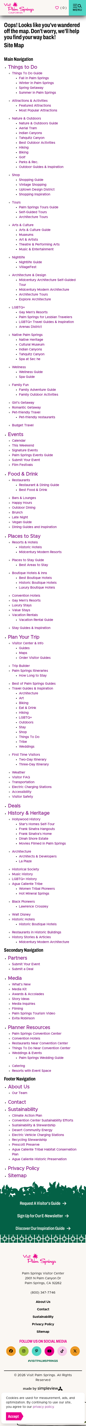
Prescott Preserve (26, 1144)
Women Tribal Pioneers (37, 888)
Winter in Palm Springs (36, 83)
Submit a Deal (22, 969)
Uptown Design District (37, 189)
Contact (17, 1102)
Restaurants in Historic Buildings (36, 932)
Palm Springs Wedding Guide (41, 1057)
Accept (13, 1416)
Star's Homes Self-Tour (37, 824)
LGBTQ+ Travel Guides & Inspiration (46, 322)
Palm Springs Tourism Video (33, 1013)
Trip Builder (21, 665)
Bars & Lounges (24, 498)
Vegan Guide (22, 522)
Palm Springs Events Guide (32, 455)
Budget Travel (23, 425)
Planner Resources (29, 1027)
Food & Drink (23, 474)
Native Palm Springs (27, 334)
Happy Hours (22, 502)
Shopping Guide (31, 179)
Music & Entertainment (36, 249)
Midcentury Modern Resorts (40, 552)
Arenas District (30, 326)
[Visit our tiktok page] (62, 1351)
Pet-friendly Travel (26, 412)
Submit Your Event (26, 460)
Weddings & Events (27, 1053)
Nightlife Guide (30, 262)
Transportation (23, 782)
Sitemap (17, 1175)
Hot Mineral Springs (34, 893)
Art (21, 698)
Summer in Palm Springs (37, 92)
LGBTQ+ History (24, 879)
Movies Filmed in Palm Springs (42, 843)
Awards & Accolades (28, 994)
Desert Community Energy (32, 1130)
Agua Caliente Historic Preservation (39, 1159)
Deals (14, 806)
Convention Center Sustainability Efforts (42, 1120)
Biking (23, 152)
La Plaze (25, 861)
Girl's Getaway (23, 402)
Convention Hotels (26, 595)
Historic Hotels (30, 547)
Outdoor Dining (23, 507)
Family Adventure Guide (37, 389)
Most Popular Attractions (38, 110)
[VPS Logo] (43, 1259)
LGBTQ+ (18, 307)
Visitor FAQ (21, 777)
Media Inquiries (23, 1003)
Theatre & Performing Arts (39, 244)
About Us (19, 1086)
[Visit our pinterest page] (36, 1351)
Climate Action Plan (27, 1115)
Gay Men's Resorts (33, 312)
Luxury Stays (22, 605)
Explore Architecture (35, 299)
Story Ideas (20, 999)
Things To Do (29, 737)
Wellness (19, 367)
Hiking (24, 147)
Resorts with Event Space (31, 1070)
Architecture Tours (33, 217)
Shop (16, 175)
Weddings (26, 746)
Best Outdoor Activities (37, 142)
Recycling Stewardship (29, 1139)
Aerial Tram (28, 128)
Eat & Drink (27, 707)
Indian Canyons (30, 133)
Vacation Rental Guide (36, 619)
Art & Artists (28, 239)
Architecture (28, 693)
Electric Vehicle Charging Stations (38, 1135)
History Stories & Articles (31, 937)
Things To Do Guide (27, 73)
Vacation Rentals (25, 615)
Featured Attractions (35, 105)
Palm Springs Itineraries (30, 670)
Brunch (17, 512)
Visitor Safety (22, 796)
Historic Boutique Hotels (38, 582)
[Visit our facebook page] (11, 1351)
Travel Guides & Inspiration (32, 688)
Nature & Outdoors (26, 118)
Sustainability (23, 1109)
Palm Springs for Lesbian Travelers (45, 317)
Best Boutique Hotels (35, 577)
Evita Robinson (23, 1018)
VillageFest (27, 267)
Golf (22, 157)
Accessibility (21, 791)
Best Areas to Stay (33, 565)
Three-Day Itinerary (34, 764)
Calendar (19, 440)
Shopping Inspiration (34, 194)
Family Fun (20, 385)
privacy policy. (43, 1406)
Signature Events (25, 450)
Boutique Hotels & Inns (29, 573)
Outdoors (26, 722)
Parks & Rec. (28, 162)
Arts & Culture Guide (35, 230)
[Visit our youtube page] (49, 1351)
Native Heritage (31, 339)
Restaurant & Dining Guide (39, 485)
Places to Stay (24, 536)
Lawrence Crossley (33, 906)
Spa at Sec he (29, 359)
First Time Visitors (26, 754)
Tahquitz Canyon (31, 137)
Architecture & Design (29, 275)
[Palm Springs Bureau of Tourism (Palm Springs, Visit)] (19, 7)
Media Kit (19, 989)
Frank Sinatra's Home (35, 833)
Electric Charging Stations (32, 787)
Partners (17, 958)
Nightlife (18, 257)
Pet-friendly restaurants (37, 417)
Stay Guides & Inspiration (31, 628)
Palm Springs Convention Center (36, 1033)
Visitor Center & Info (27, 643)
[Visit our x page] (75, 1351)
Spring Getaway (31, 87)
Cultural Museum (31, 344)
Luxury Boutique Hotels (37, 587)
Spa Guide (27, 376)
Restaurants (21, 480)
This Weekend (23, 445)
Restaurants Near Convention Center (40, 1043)
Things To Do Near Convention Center (41, 1048)
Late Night (20, 517)
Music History (22, 874)
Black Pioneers (23, 901)
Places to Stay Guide (28, 560)
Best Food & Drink (33, 489)
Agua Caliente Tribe (27, 883)
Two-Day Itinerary (32, 759)
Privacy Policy (23, 1168)
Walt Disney (21, 914)
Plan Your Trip (23, 637)
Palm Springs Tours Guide (38, 207)
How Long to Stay (33, 675)
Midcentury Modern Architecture (44, 289)
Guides (24, 648)
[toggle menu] (77, 8)
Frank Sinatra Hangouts (37, 829)
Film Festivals (22, 464)
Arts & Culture (23, 225)
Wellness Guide (31, 372)
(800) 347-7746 (43, 1292)
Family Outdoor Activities (38, 394)
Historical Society (25, 869)
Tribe (23, 741)
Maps (23, 653)
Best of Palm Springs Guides (34, 683)
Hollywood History (26, 819)
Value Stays (21, 610)
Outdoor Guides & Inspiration (41, 167)
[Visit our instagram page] (24, 1351)
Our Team (19, 1093)
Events (15, 434)
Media (15, 978)
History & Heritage (29, 813)
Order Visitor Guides (35, 657)
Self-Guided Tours (33, 212)
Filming (17, 1008)
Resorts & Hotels (25, 542)
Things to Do (22, 67)
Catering (18, 1066)
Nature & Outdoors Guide (38, 123)
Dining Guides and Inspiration (34, 527)
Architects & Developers (38, 856)
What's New (21, 984)
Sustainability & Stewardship (33, 1125)
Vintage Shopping (32, 184)
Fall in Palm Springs (34, 78)
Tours (16, 202)
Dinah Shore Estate (33, 838)
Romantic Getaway (26, 407)
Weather (18, 772)
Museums (26, 234)
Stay (22, 727)
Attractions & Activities (30, 100)
